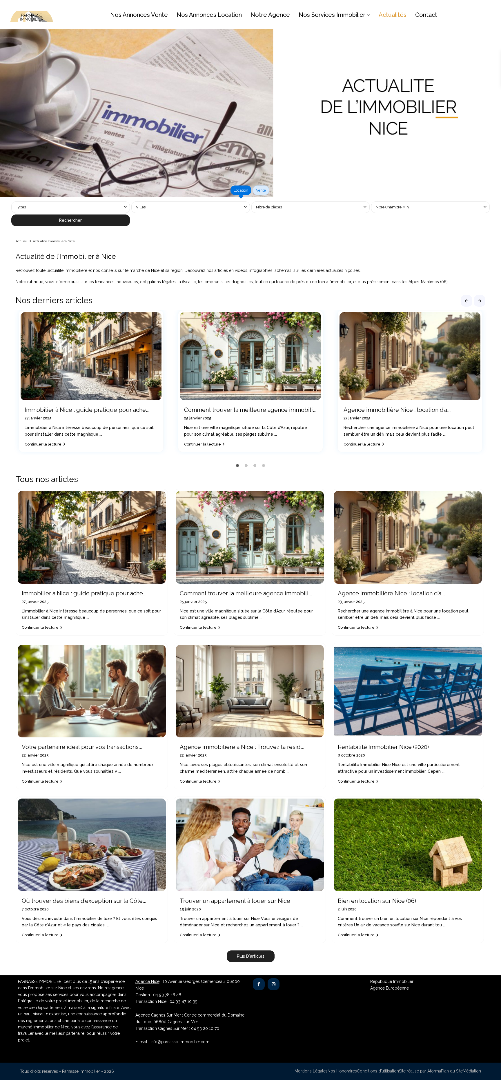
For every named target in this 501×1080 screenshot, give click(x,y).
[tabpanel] (250, 214)
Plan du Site (452, 1071)
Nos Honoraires (342, 1071)
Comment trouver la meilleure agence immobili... (250, 409)
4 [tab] (263, 465)
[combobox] (190, 207)
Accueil (22, 241)
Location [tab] (241, 190)
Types (21, 207)
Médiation (472, 1071)
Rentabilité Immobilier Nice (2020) (383, 746)
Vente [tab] (261, 190)
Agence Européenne (389, 988)
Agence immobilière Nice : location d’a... (397, 409)
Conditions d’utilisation (378, 1071)
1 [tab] (237, 465)
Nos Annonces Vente (139, 14)
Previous (466, 301)
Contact (426, 14)
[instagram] (273, 984)
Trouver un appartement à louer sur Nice (235, 900)
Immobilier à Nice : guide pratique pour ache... (87, 409)
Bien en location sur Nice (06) (377, 900)
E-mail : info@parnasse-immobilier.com (172, 1041)
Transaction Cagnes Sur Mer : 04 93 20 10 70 (177, 1028)
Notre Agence (270, 14)
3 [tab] (255, 465)
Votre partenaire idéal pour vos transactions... (82, 746)
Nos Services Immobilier (332, 14)
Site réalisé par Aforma (420, 1071)
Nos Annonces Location (209, 14)
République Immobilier (391, 981)
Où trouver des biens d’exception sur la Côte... (84, 900)
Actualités (392, 14)
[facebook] (259, 984)
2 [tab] (246, 465)
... (100, 434)
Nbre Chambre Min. (393, 207)
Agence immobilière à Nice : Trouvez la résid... (242, 746)
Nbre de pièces (269, 207)
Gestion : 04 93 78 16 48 (158, 994)
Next (479, 301)
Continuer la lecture (43, 444)
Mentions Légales (311, 1071)
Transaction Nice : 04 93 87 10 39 (166, 1001)
